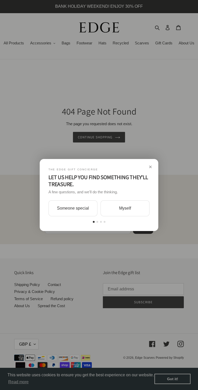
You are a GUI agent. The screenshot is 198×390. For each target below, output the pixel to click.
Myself (125, 208)
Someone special (73, 208)
